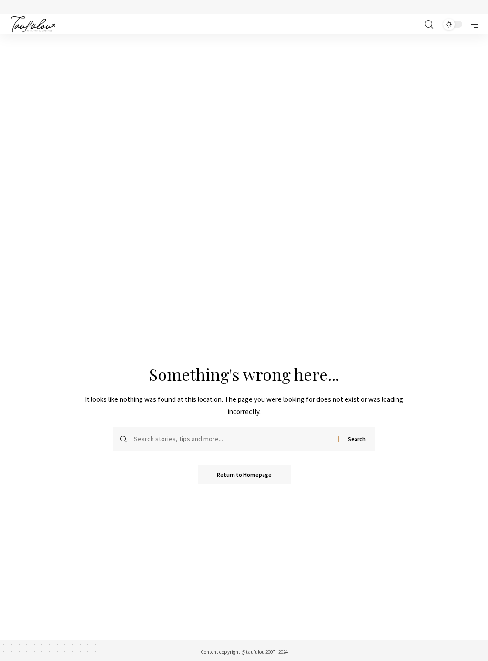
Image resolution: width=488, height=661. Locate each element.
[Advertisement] (244, 106)
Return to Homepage (244, 474)
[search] (429, 24)
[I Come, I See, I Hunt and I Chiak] (33, 24)
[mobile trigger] (470, 24)
